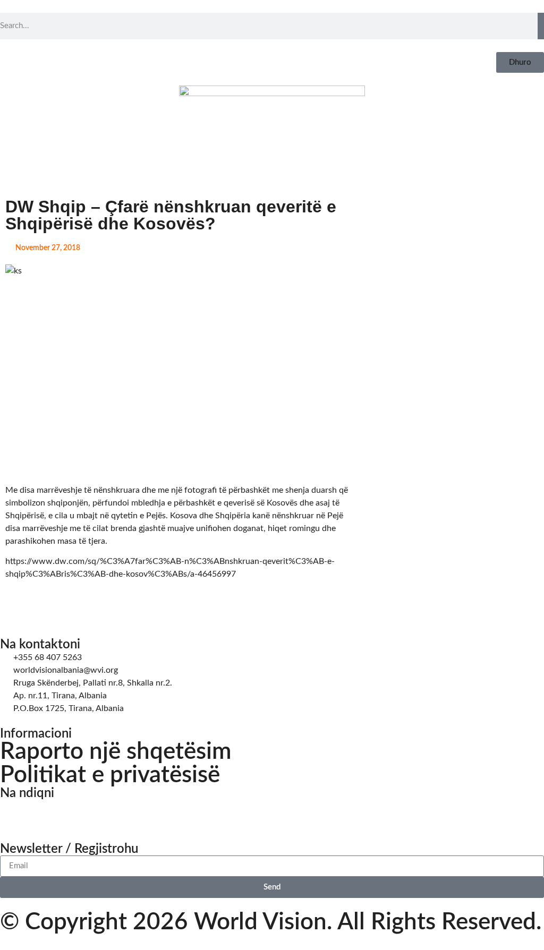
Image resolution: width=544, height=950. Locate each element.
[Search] (541, 26)
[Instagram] (42, 813)
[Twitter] (70, 813)
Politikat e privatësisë (110, 775)
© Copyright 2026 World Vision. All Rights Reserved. (270, 922)
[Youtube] (99, 813)
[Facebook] (13, 813)
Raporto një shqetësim (116, 752)
